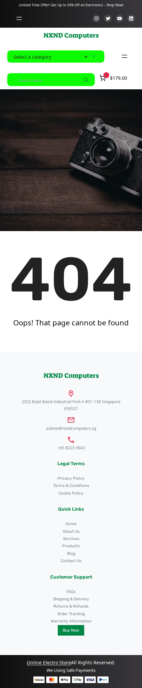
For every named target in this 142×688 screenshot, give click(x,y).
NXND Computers (71, 35)
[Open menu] (19, 18)
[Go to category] (94, 56)
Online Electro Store (49, 662)
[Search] (86, 79)
